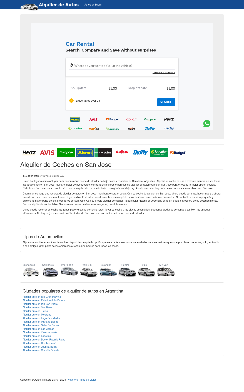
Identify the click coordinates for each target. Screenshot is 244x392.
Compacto (48, 265)
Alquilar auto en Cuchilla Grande (41, 350)
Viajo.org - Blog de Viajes (82, 379)
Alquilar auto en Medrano (37, 314)
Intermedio (67, 265)
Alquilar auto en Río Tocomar (39, 343)
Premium (86, 265)
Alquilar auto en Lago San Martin (41, 318)
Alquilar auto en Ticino (35, 311)
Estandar (106, 265)
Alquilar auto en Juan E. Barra (40, 346)
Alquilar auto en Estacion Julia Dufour (44, 300)
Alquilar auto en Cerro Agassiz (40, 332)
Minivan (163, 265)
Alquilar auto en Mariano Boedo (40, 321)
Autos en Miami (93, 4)
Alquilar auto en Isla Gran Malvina (42, 296)
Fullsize (125, 265)
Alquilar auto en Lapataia (37, 336)
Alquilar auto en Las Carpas (38, 328)
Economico (29, 265)
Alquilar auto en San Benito (38, 307)
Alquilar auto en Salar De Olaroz (41, 325)
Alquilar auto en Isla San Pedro (40, 304)
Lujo (144, 265)
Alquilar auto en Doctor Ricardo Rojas (44, 339)
